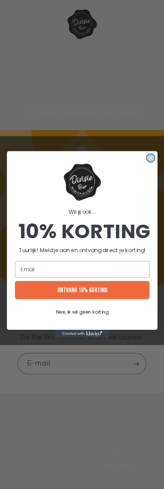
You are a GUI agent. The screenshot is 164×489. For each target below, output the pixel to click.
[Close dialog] (150, 158)
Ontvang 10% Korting (82, 290)
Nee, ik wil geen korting (82, 311)
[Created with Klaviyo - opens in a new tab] (81, 334)
